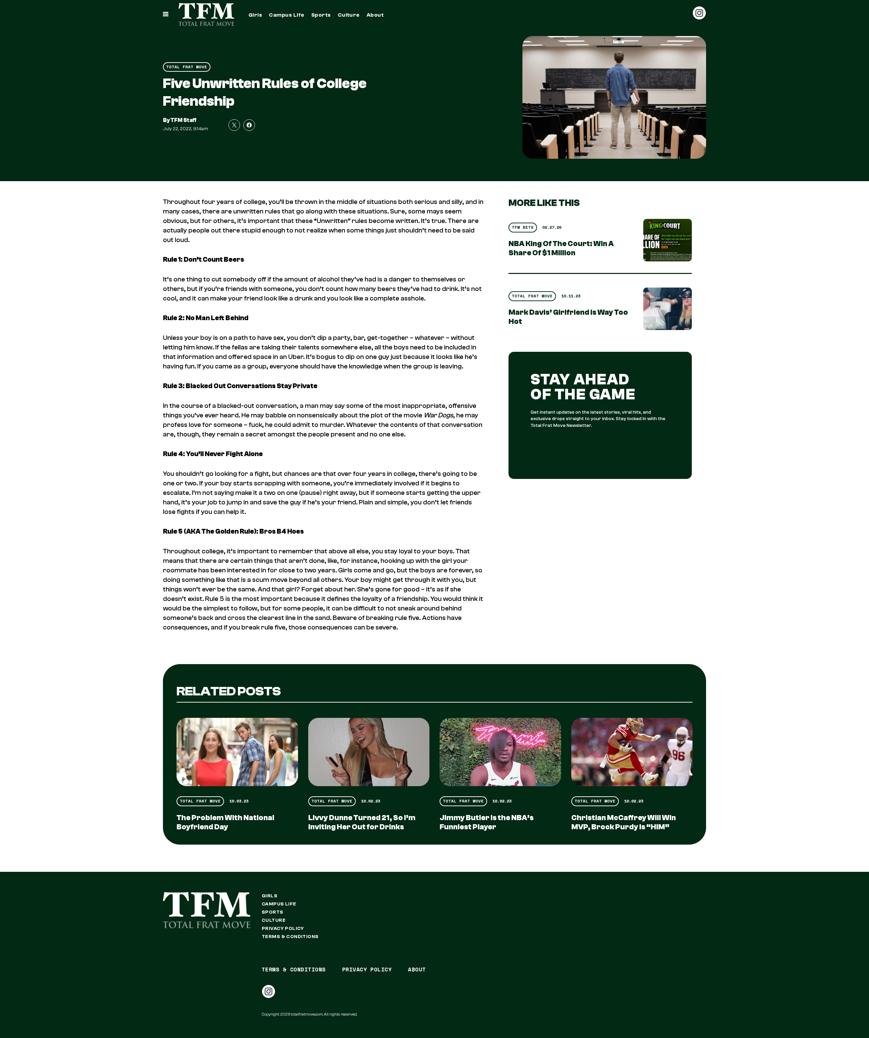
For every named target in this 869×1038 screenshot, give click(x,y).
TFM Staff (183, 120)
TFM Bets (523, 227)
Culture (349, 15)
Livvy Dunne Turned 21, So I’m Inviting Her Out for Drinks (361, 822)
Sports (321, 15)
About (375, 15)
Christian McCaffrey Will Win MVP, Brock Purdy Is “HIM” (623, 822)
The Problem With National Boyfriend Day (225, 822)
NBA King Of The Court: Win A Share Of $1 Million (561, 248)
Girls (255, 15)
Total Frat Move (186, 67)
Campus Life (286, 15)
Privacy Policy (283, 928)
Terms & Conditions (290, 936)
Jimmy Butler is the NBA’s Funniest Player (487, 822)
